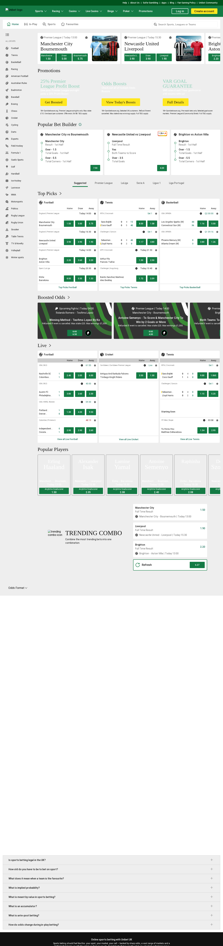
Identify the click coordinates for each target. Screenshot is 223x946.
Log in (180, 11)
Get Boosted (53, 102)
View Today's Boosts (121, 102)
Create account (204, 11)
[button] (48, 57)
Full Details (175, 102)
